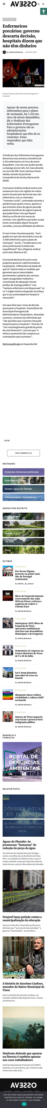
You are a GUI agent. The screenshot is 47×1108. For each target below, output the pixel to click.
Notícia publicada (11, 344)
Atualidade (9, 19)
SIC (25, 252)
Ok (24, 1104)
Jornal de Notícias (13, 259)
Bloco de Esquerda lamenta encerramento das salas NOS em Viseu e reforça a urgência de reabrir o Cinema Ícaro (29, 601)
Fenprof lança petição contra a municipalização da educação (22, 918)
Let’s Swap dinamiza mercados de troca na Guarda (26, 675)
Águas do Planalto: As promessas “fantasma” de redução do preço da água (19, 845)
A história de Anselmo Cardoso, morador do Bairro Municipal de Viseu (23, 987)
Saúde (7, 440)
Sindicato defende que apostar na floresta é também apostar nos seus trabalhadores (22, 1057)
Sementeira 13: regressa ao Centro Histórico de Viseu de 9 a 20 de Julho (29, 653)
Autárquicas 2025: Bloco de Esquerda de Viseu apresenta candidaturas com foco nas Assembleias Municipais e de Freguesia (29, 628)
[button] (43, 11)
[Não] (43, 1099)
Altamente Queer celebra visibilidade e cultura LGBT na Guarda (29, 697)
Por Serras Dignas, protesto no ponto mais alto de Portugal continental (27, 575)
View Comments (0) (23, 453)
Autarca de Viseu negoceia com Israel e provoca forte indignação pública (29, 719)
